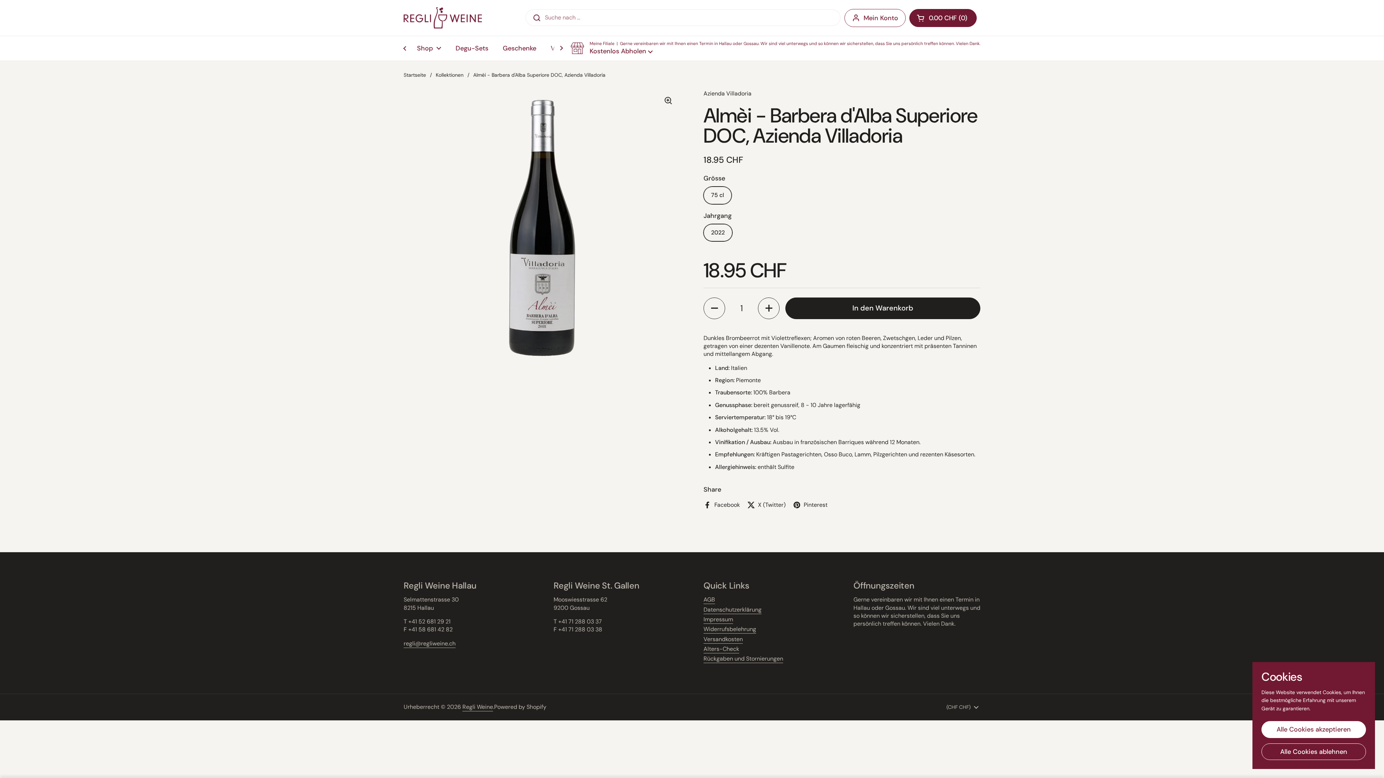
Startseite (415, 75)
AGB (709, 599)
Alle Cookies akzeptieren (1314, 729)
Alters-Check (721, 649)
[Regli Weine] (443, 17)
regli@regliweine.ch (430, 643)
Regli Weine (477, 707)
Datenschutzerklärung (733, 609)
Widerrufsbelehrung (730, 629)
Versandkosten (723, 639)
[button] (775, 48)
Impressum (718, 619)
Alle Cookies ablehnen (1313, 751)
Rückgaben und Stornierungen (743, 658)
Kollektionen (449, 75)
